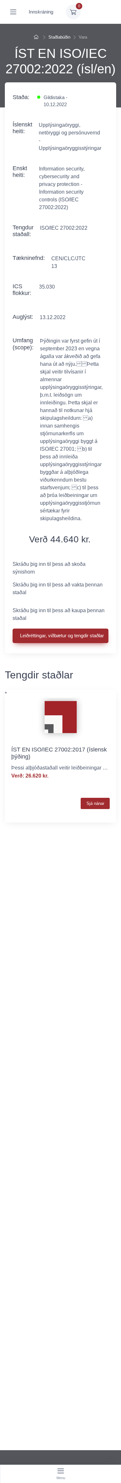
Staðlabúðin (59, 37)
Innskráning (41, 11)
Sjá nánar (95, 803)
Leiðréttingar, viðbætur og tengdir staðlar (62, 635)
